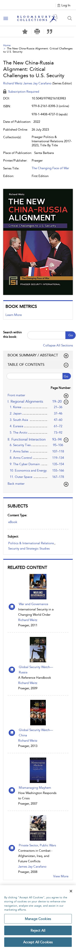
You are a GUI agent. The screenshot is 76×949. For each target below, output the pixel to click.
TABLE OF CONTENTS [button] (26, 364)
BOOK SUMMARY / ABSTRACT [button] (33, 355)
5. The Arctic (18, 432)
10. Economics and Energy (28, 470)
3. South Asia (19, 420)
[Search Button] (70, 18)
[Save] (25, 31)
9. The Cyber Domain (25, 464)
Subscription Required (23, 92)
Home (7, 45)
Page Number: (61, 388)
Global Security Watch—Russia (36, 669)
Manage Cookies (38, 919)
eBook (12, 522)
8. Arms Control (21, 458)
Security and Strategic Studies (29, 548)
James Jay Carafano (32, 866)
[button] (37, 31)
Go (70, 335)
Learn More (13, 315)
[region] (38, 917)
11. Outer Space (21, 477)
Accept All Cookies (38, 942)
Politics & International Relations (31, 543)
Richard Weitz (27, 620)
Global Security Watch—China (36, 732)
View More (60, 876)
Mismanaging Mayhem (35, 788)
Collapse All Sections (58, 345)
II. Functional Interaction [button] (35, 439)
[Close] (71, 891)
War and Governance (33, 604)
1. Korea (15, 407)
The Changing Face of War (50, 168)
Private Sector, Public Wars (37, 845)
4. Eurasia (16, 426)
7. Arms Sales (19, 451)
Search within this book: (12, 334)
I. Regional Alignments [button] (35, 401)
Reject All (38, 930)
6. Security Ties (20, 445)
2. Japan (16, 413)
